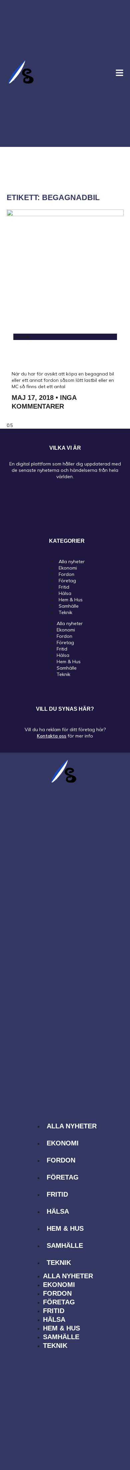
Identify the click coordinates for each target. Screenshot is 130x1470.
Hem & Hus (69, 662)
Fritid (62, 649)
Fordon (64, 636)
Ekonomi (66, 630)
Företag (65, 642)
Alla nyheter (70, 623)
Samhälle (67, 668)
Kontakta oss (51, 736)
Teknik (65, 612)
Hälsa (63, 655)
